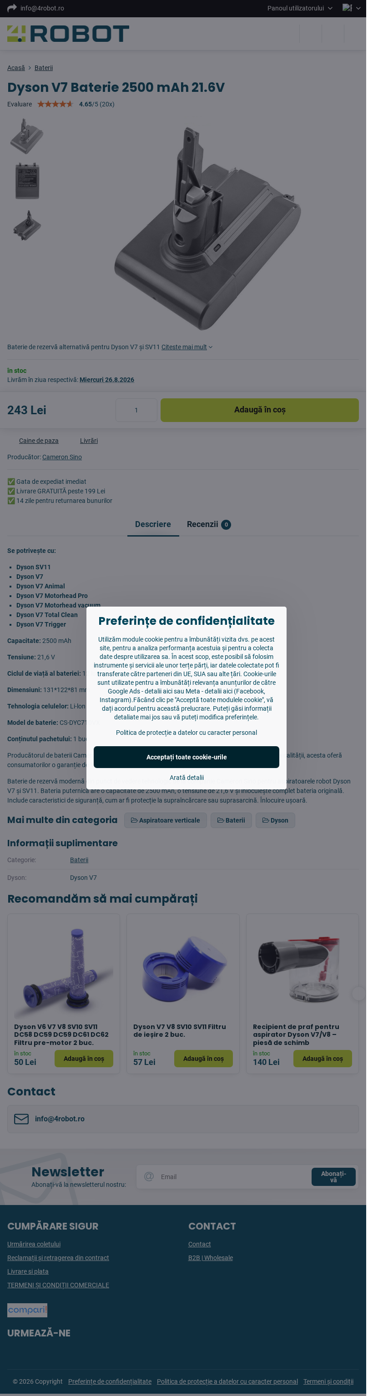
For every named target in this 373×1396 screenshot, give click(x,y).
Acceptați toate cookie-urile (186, 757)
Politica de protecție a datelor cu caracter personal (186, 732)
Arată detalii (187, 777)
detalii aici (158, 691)
